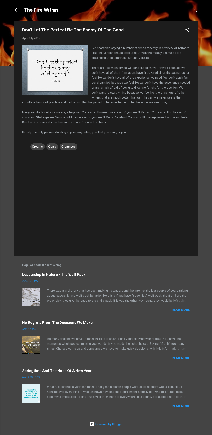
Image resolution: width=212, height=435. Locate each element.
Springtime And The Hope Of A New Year (57, 370)
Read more (181, 310)
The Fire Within (41, 10)
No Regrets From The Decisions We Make (57, 322)
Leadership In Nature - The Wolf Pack (54, 274)
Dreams (37, 147)
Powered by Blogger (109, 424)
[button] (187, 30)
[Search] (195, 11)
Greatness (68, 147)
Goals (52, 147)
